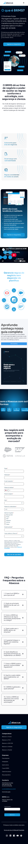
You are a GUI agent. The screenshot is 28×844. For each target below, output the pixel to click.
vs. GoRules (16, 409)
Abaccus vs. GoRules (7, 746)
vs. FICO (3, 409)
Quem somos (5, 765)
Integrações (5, 761)
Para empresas (5, 758)
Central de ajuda (6, 792)
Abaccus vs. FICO (6, 740)
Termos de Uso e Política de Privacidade (14, 830)
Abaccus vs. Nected (7, 750)
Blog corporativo (6, 775)
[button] (24, 3)
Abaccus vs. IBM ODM (7, 743)
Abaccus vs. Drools (7, 736)
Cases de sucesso (6, 771)
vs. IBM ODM (9, 409)
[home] (8, 3)
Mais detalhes (14, 343)
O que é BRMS (5, 768)
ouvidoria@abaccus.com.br (9, 789)
